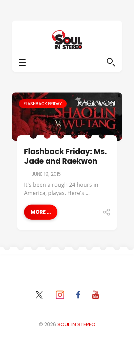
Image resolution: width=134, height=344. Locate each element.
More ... (41, 212)
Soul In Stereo (76, 324)
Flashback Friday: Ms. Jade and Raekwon (65, 156)
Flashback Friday (43, 104)
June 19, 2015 (46, 174)
